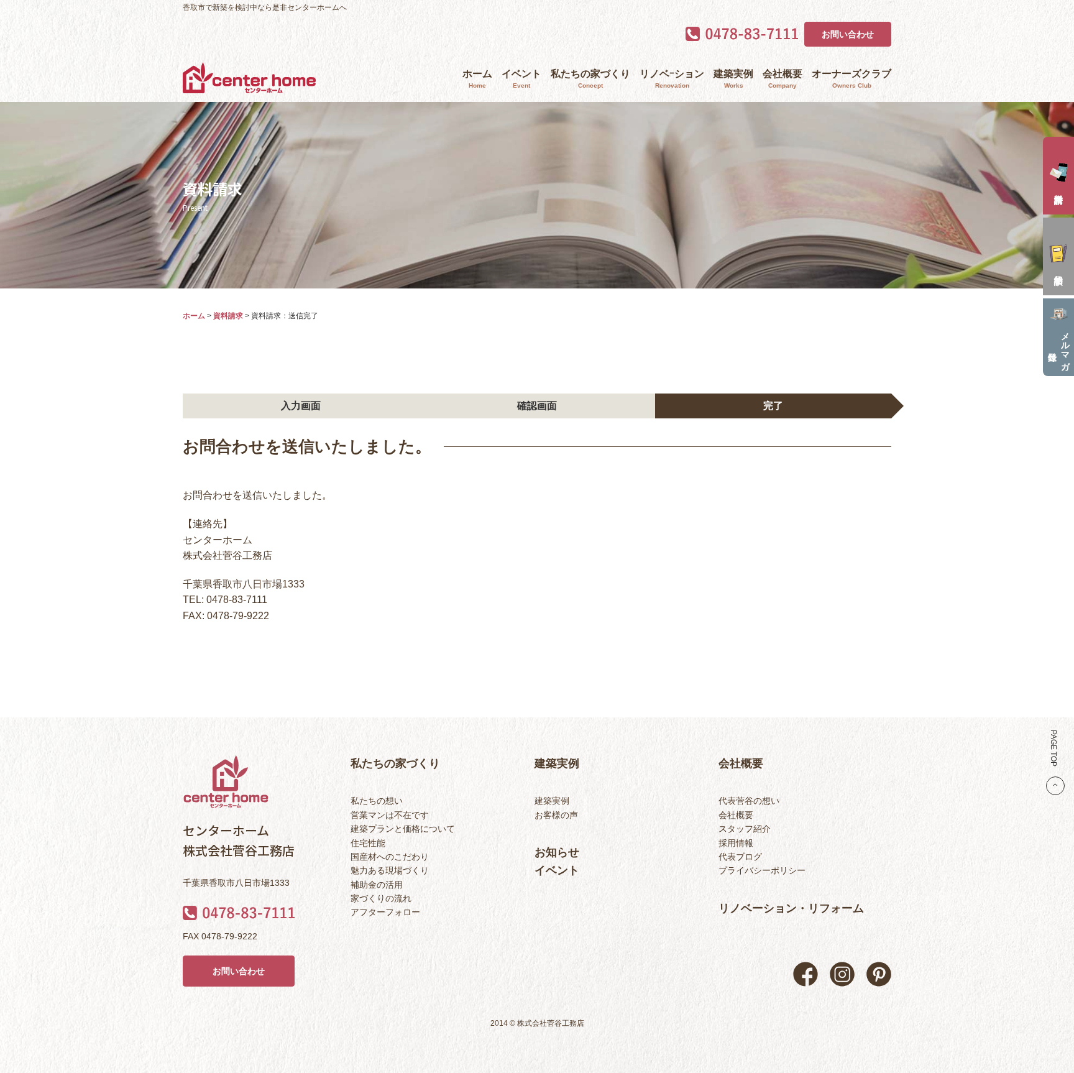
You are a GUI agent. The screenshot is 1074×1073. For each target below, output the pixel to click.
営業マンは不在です (390, 815)
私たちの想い (377, 801)
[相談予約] (1058, 256)
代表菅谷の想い (748, 801)
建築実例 (733, 78)
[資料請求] (1058, 175)
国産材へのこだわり (390, 857)
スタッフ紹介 (744, 829)
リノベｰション (672, 78)
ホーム (477, 78)
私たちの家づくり (590, 78)
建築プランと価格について (403, 829)
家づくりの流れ (381, 898)
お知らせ (557, 852)
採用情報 (735, 843)
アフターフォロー (385, 912)
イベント (521, 78)
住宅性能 (368, 843)
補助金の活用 (377, 885)
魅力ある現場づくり (390, 870)
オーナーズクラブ (851, 78)
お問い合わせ (848, 34)
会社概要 (782, 78)
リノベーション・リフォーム (791, 908)
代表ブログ (740, 857)
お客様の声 (556, 815)
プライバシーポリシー (762, 870)
